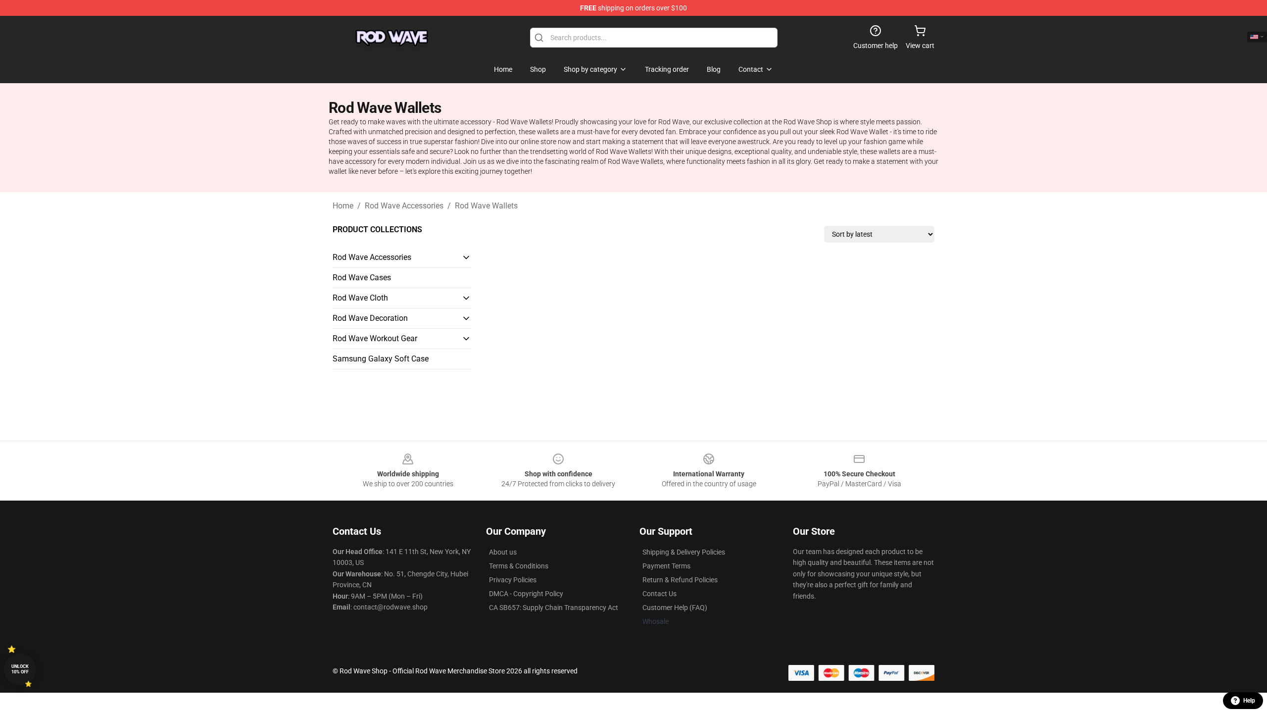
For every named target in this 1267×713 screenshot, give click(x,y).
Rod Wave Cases (362, 277)
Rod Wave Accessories (404, 205)
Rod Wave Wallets (486, 205)
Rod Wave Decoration (370, 318)
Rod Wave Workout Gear (375, 338)
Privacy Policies (512, 580)
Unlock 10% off (20, 669)
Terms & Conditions (518, 566)
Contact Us (659, 594)
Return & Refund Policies (680, 580)
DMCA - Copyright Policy (526, 594)
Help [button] (1249, 700)
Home (343, 205)
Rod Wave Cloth (360, 298)
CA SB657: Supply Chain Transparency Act (553, 607)
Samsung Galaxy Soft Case (381, 358)
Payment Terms (666, 566)
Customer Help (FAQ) (674, 607)
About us (503, 552)
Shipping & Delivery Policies (683, 552)
